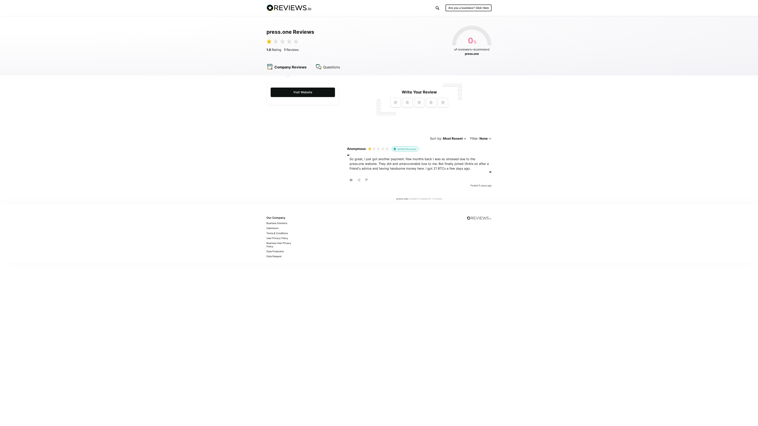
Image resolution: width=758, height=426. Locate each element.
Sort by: (446, 138)
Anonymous (356, 149)
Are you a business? (468, 7)
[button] (437, 8)
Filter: (479, 138)
